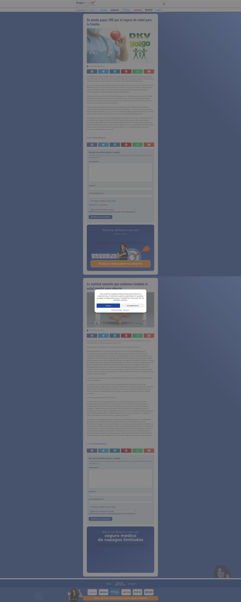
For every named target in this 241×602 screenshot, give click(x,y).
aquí (117, 298)
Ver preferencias (132, 305)
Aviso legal (126, 310)
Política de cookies (116, 310)
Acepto (108, 305)
